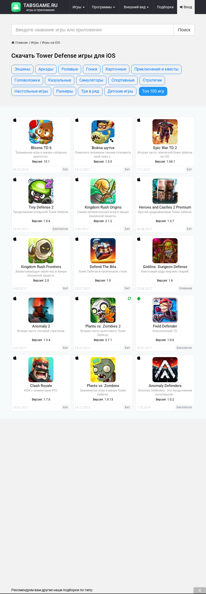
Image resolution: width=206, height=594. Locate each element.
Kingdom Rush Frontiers (41, 267)
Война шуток (103, 148)
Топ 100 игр (153, 91)
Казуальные (59, 80)
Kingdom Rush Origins (103, 207)
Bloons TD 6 (41, 148)
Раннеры (64, 91)
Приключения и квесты (156, 69)
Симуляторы (91, 80)
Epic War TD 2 (165, 148)
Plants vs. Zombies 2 (103, 326)
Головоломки (27, 80)
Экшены (22, 69)
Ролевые (70, 69)
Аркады (45, 69)
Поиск (184, 29)
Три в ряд (90, 91)
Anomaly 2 (41, 326)
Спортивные (123, 80)
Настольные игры (31, 91)
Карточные (116, 69)
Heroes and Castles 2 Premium (165, 207)
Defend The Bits (103, 267)
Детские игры (120, 91)
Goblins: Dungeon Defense (165, 267)
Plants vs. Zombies (103, 385)
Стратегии (152, 80)
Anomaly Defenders (165, 385)
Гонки (91, 69)
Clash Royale (41, 385)
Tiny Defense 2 (41, 207)
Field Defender (165, 326)
